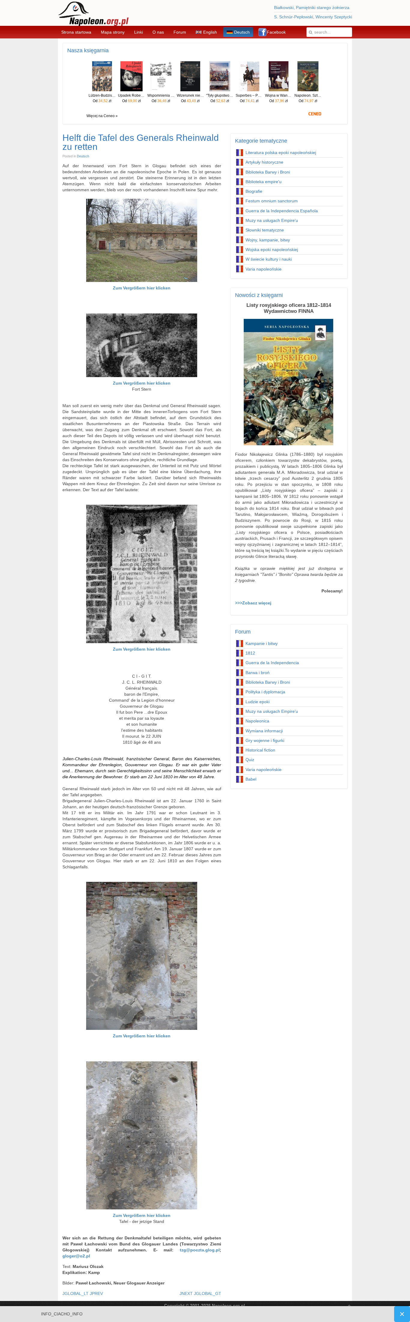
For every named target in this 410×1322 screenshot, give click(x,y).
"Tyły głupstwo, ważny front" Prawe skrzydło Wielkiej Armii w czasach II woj (219, 95)
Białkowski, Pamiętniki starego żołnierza (311, 7)
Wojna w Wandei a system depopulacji (278, 95)
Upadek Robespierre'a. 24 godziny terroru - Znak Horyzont (131, 95)
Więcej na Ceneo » (102, 116)
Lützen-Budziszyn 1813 (102, 95)
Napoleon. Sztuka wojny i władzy (307, 95)
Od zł (102, 101)
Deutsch (83, 156)
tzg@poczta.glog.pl (200, 1250)
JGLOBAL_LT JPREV (82, 1293)
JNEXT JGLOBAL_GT (200, 1293)
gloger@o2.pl (76, 1256)
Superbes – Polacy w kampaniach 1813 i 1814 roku (249, 95)
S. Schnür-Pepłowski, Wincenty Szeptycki (313, 16)
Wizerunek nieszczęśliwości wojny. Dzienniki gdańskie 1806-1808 (190, 95)
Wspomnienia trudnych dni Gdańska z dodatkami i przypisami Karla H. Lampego (160, 95)
